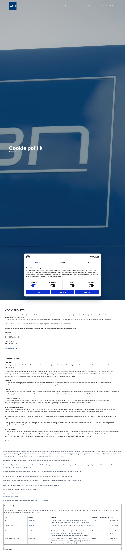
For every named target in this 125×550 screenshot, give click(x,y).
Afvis (38, 292)
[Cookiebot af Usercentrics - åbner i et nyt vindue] (91, 256)
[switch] (53, 285)
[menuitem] (76, 6)
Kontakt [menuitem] (112, 6)
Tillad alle (87, 292)
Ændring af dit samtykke (11, 496)
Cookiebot (43, 501)
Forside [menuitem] (67, 6)
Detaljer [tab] (62, 262)
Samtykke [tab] (37, 262)
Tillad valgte (62, 292)
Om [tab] (88, 262)
